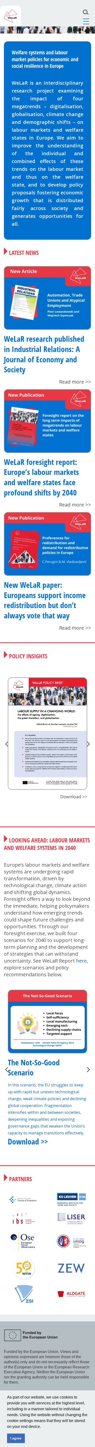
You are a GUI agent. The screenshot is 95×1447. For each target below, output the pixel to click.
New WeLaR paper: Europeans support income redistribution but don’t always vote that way (45, 600)
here (81, 960)
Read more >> (75, 381)
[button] (42, 1427)
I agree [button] (15, 1438)
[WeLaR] (10, 16)
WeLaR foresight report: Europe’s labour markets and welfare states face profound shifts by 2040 (41, 477)
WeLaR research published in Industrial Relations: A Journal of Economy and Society (44, 354)
